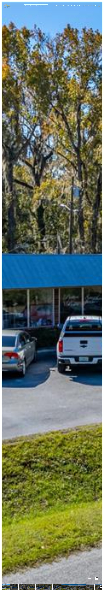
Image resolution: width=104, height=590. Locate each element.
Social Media (64, 5)
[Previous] (5, 292)
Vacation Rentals (76, 5)
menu (95, 5)
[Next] (98, 292)
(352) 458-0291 (88, 5)
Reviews (56, 5)
